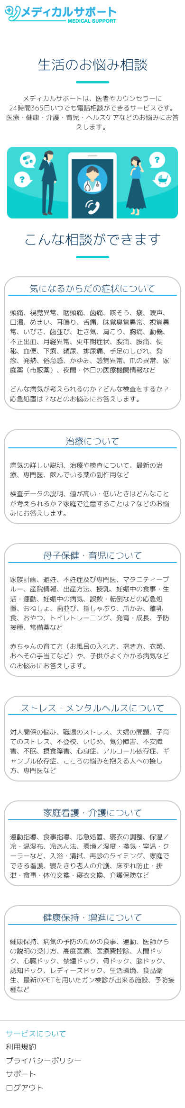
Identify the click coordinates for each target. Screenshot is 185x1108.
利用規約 (21, 1047)
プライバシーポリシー (44, 1060)
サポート (21, 1074)
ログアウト (25, 1087)
